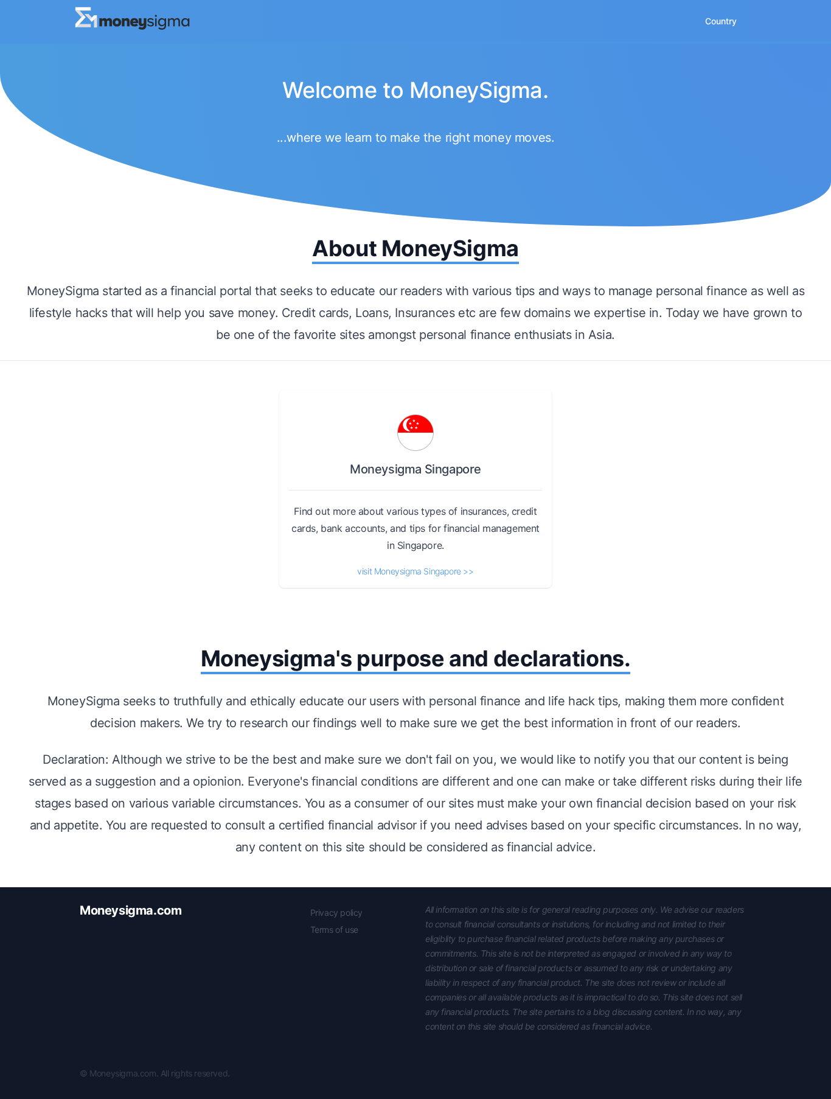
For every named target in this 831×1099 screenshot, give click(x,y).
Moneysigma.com (130, 910)
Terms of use (334, 929)
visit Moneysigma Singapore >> (415, 571)
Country (721, 21)
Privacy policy (336, 912)
